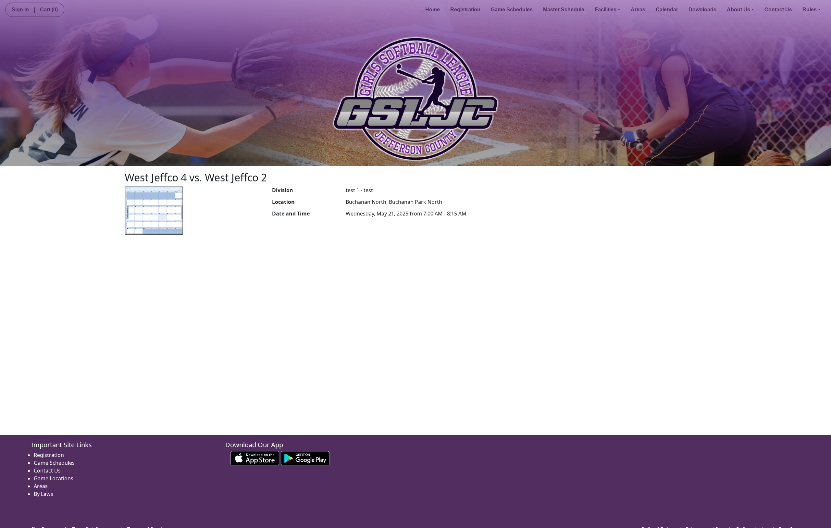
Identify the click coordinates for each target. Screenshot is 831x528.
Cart (49, 9)
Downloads (702, 9)
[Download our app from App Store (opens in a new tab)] (254, 457)
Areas (638, 9)
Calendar (667, 9)
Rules (809, 9)
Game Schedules (512, 9)
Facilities (605, 9)
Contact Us (778, 9)
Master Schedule (563, 9)
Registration (465, 9)
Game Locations (53, 478)
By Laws (43, 493)
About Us (738, 9)
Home (432, 9)
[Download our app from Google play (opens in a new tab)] (305, 457)
